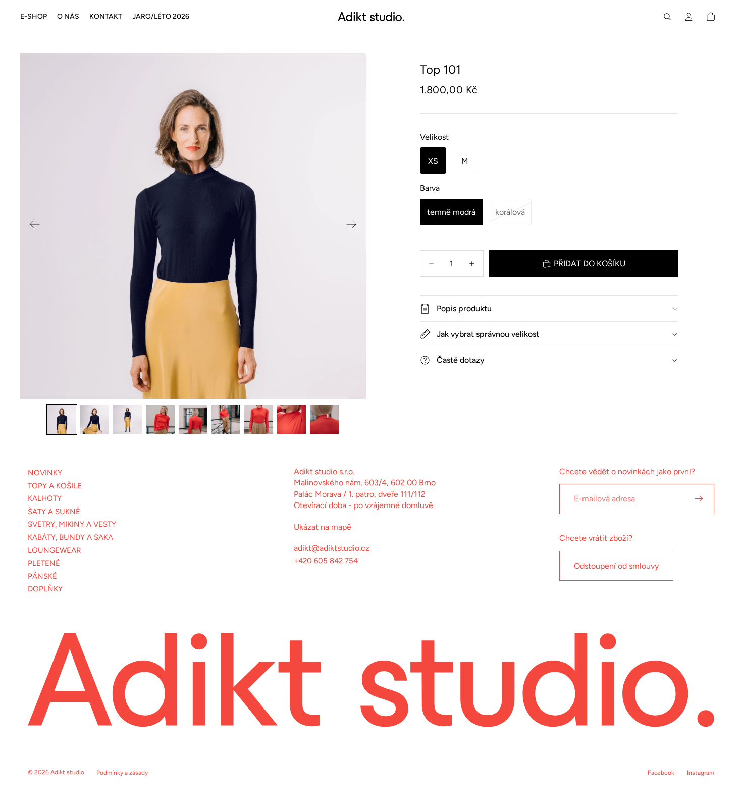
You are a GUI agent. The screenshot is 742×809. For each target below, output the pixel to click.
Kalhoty (45, 498)
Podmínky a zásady (122, 772)
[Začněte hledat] (667, 17)
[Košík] (711, 17)
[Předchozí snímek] (31, 226)
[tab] (61, 419)
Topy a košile (55, 485)
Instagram (700, 772)
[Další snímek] (354, 226)
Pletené (44, 563)
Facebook (661, 772)
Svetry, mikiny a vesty (72, 524)
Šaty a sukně (54, 511)
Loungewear (54, 549)
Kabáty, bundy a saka (70, 537)
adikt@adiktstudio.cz (331, 548)
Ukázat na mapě (322, 526)
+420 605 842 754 (326, 560)
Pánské (42, 576)
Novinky (45, 472)
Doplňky (45, 588)
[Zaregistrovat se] (699, 499)
